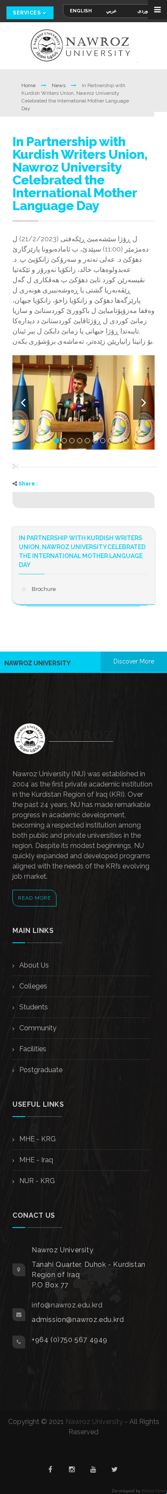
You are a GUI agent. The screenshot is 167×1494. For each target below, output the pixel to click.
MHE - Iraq (35, 1160)
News (59, 85)
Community (37, 1028)
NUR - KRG (36, 1181)
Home (29, 85)
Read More (34, 898)
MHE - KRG (37, 1139)
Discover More (133, 661)
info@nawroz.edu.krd (67, 1305)
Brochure (44, 589)
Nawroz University (94, 1422)
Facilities (32, 1049)
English (81, 11)
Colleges (32, 986)
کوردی (143, 11)
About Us (33, 965)
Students (33, 1007)
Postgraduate (40, 1070)
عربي (111, 11)
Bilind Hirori (154, 1490)
